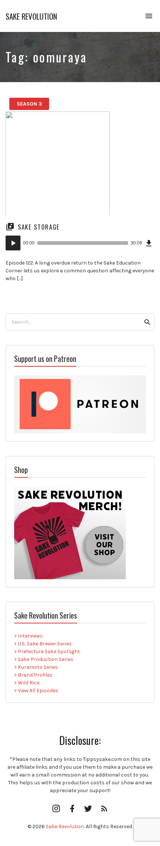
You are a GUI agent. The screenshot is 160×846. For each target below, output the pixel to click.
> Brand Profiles (33, 675)
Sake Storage (39, 226)
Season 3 (29, 104)
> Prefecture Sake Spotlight (47, 651)
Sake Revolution (31, 16)
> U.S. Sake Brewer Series (43, 644)
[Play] (13, 243)
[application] (80, 243)
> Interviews (28, 636)
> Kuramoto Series (36, 667)
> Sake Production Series (43, 659)
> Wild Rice (26, 683)
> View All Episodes (36, 690)
